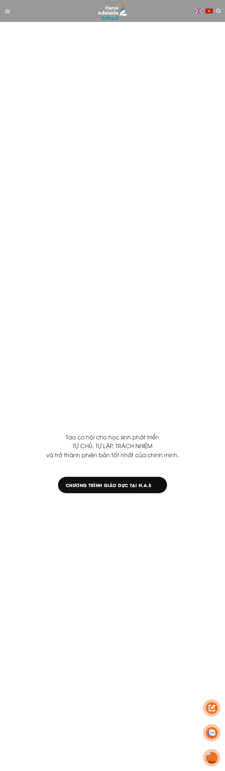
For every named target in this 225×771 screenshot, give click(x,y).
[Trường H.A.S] (112, 11)
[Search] (218, 11)
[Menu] (7, 11)
